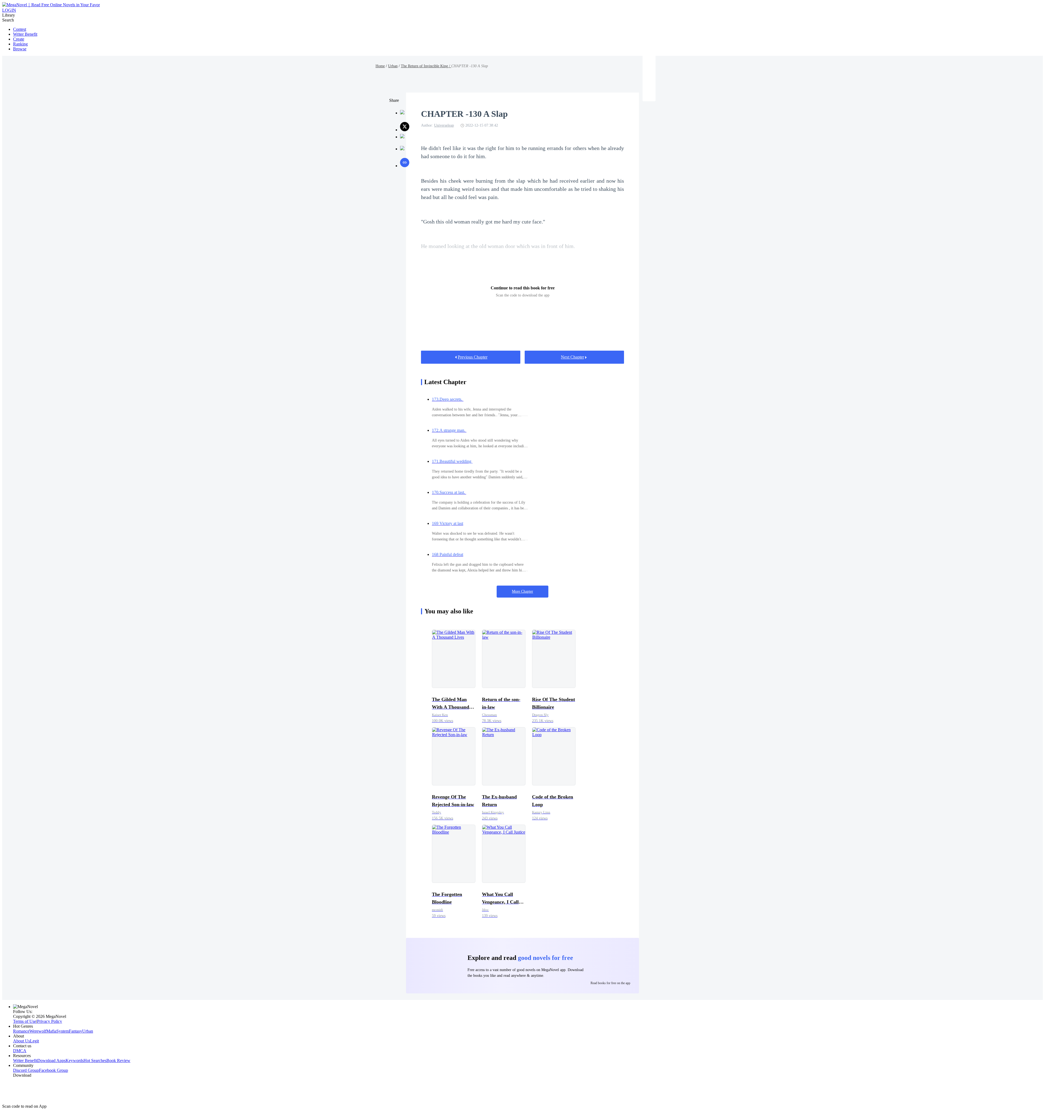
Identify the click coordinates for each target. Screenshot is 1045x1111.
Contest (19, 29)
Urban (393, 66)
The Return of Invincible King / (426, 66)
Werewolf (37, 1031)
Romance (21, 1031)
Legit (34, 1041)
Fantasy (75, 1031)
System (62, 1031)
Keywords (75, 1060)
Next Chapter (572, 357)
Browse (19, 49)
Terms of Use (24, 1021)
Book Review (118, 1060)
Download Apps (51, 1060)
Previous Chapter (472, 357)
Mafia (51, 1031)
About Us (21, 1041)
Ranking (20, 44)
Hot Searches (95, 1060)
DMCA (19, 1050)
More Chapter (522, 591)
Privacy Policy (49, 1021)
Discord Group (26, 1070)
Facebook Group (53, 1070)
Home (380, 66)
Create (18, 39)
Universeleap (444, 125)
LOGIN (9, 10)
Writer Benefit (25, 34)
